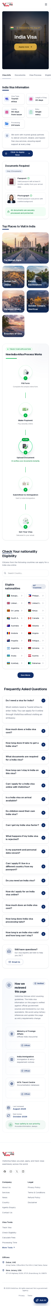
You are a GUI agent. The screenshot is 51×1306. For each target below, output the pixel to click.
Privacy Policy (34, 1187)
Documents (20, 75)
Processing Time (9, 1242)
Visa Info (6, 75)
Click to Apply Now (17, 153)
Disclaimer (32, 1202)
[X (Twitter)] (17, 1171)
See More (25, 675)
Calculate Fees (8, 1237)
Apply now (24, 47)
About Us (6, 1187)
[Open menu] (46, 4)
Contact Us (7, 1212)
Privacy (22, 1295)
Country (5, 1202)
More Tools (7, 1247)
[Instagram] (10, 1171)
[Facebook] (4, 1171)
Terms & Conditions (36, 1192)
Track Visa (6, 1227)
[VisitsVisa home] (7, 4)
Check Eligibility (9, 1232)
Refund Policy (34, 1197)
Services (6, 1192)
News (4, 1197)
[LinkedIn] (23, 1171)
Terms (29, 1295)
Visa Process (35, 75)
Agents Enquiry (9, 1207)
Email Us (16, 962)
